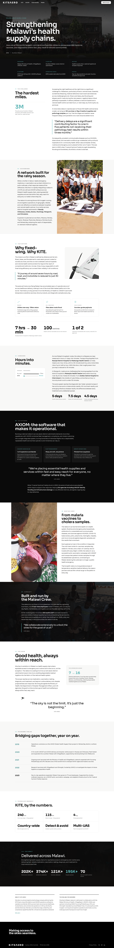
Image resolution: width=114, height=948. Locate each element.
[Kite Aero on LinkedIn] (104, 945)
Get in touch (106, 2)
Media (42, 2)
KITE (22, 2)
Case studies (35, 2)
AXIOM (27, 2)
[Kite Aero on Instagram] (101, 945)
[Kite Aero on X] (99, 945)
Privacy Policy (93, 945)
